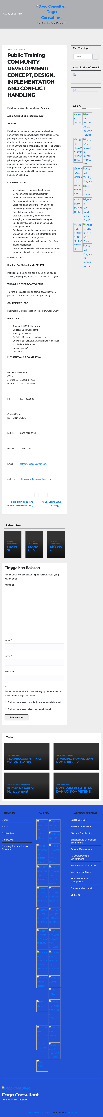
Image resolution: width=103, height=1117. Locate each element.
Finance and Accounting (82, 888)
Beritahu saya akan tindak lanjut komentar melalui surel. (34, 702)
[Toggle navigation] (53, 33)
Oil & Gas (75, 895)
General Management (81, 849)
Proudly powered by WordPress (38, 1112)
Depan (5, 820)
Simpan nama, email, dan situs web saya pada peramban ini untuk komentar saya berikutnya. (33, 693)
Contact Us (7, 840)
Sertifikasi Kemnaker (81, 826)
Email (8, 656)
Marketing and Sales (81, 872)
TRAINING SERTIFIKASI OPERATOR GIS (24, 760)
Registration (8, 833)
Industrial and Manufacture (84, 865)
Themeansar (72, 1112)
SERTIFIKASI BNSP (14, 755)
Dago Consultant (20, 1095)
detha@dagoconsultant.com (33, 464)
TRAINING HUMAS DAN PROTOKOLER (74, 760)
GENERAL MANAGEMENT (16, 49)
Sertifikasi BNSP (79, 820)
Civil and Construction (81, 833)
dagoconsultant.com (41, 479)
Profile (5, 826)
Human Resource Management (20, 789)
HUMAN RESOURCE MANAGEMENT (19, 784)
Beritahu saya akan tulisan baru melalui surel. (29, 709)
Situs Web (9, 671)
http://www (26, 479)
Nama (8, 640)
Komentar (10, 585)
